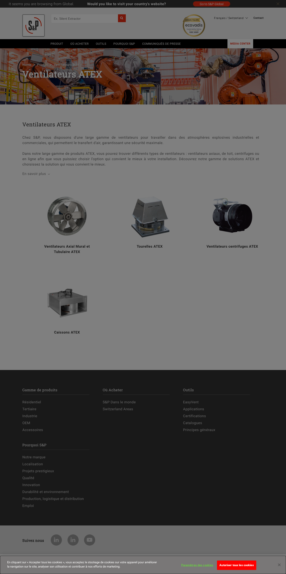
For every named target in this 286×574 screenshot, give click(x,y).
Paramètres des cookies (197, 565)
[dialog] (143, 565)
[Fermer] (279, 565)
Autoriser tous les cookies (236, 565)
